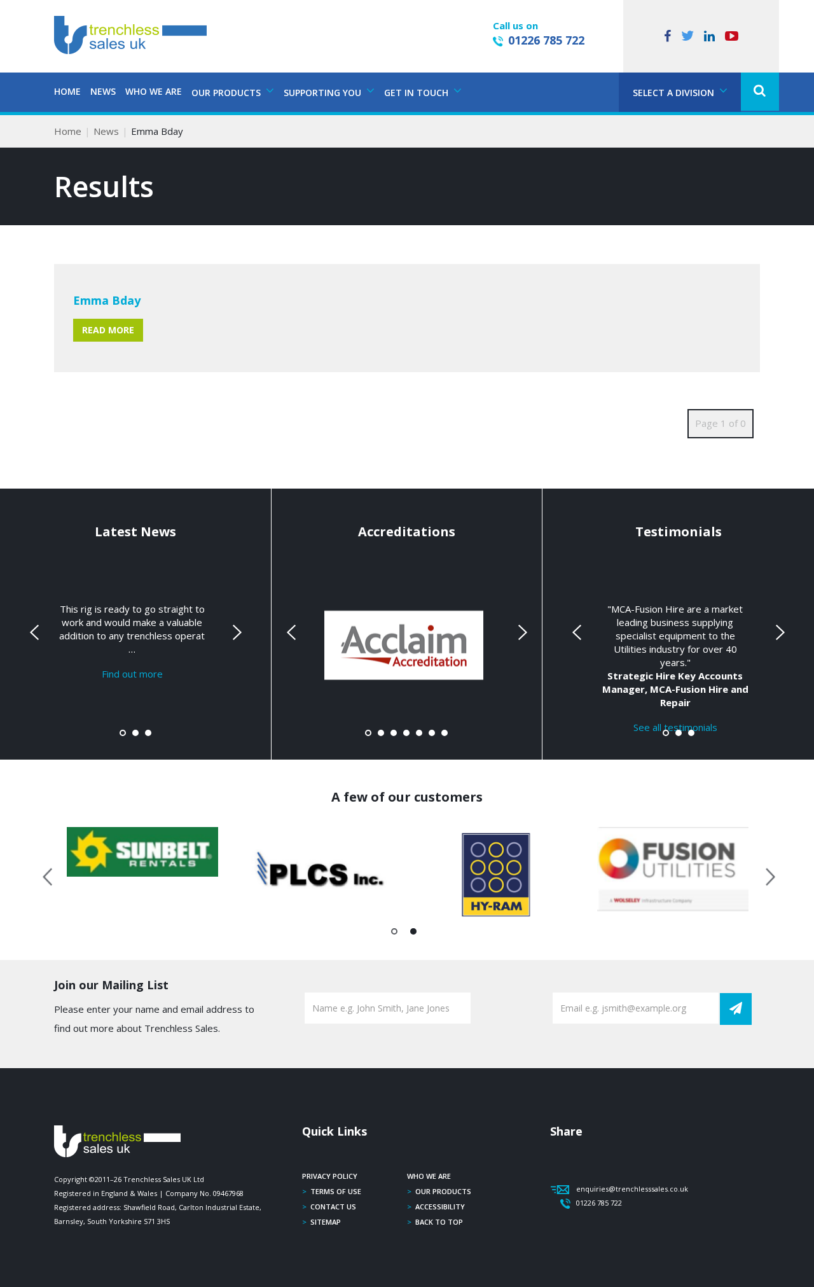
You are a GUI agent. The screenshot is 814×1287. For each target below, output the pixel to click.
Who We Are (153, 91)
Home (67, 91)
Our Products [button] (227, 93)
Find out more (132, 673)
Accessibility (440, 1206)
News (103, 91)
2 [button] (413, 934)
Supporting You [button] (324, 93)
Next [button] (765, 875)
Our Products (443, 1191)
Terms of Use (335, 1191)
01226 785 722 (546, 40)
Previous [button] (48, 875)
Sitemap (325, 1222)
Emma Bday (107, 300)
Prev (35, 632)
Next (235, 632)
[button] (760, 92)
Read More (108, 330)
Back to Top (439, 1222)
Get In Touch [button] (417, 93)
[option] (142, 851)
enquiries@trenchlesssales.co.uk (632, 1188)
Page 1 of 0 (720, 423)
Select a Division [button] (675, 93)
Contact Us (333, 1206)
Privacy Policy (329, 1176)
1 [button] (394, 934)
